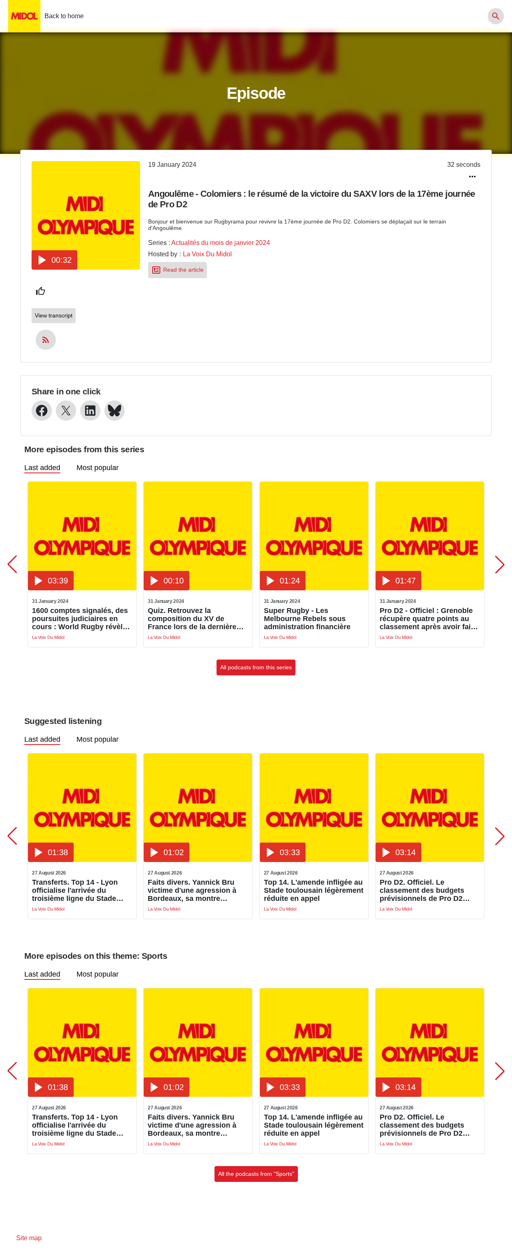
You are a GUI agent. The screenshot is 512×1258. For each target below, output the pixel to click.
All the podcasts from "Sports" (256, 1174)
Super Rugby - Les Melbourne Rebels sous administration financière (307, 619)
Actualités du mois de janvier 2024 (220, 242)
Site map (29, 1238)
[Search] (496, 16)
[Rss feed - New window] (46, 340)
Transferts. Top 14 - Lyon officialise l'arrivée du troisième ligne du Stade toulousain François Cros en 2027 (81, 890)
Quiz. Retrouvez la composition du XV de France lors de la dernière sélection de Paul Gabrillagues (192, 619)
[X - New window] (66, 410)
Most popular (97, 468)
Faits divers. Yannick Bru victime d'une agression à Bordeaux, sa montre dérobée (192, 890)
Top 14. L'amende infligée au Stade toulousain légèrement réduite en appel (313, 890)
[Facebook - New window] (42, 410)
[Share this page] (472, 176)
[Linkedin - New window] (90, 410)
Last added (42, 468)
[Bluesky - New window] (114, 410)
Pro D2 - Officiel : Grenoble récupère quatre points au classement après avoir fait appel (426, 619)
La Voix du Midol (207, 254)
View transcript (53, 315)
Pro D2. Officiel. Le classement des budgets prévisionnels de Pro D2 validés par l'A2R (422, 890)
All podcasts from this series (256, 667)
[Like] (40, 291)
